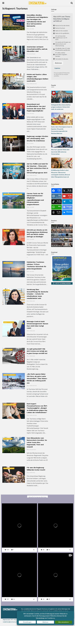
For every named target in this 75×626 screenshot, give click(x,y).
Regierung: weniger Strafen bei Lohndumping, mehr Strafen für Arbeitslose (37, 138)
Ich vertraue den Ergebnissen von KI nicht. (61, 37)
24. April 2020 (31, 301)
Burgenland (8, 262)
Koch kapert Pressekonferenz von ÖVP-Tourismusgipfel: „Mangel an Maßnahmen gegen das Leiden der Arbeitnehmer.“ (37, 408)
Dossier (6, 16)
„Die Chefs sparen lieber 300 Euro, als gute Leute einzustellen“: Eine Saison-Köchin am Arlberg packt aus (37, 378)
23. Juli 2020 (31, 239)
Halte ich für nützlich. (61, 31)
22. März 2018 (31, 472)
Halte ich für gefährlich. (62, 33)
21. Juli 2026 (31, 28)
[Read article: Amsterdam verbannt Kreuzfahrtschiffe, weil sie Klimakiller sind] (13, 54)
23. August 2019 (32, 449)
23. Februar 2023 (32, 83)
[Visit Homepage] (37, 3)
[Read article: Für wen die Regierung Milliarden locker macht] (13, 475)
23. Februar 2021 (32, 175)
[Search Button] (72, 3)
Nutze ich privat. (60, 28)
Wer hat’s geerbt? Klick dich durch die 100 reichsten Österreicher (60, 152)
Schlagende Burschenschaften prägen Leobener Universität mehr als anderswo (61, 107)
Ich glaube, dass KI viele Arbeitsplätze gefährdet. (62, 49)
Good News (8, 47)
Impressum (6, 619)
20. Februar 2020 (32, 415)
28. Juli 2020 (31, 207)
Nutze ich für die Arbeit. (62, 25)
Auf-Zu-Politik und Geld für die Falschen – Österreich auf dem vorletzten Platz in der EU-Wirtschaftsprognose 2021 (37, 168)
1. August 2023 (31, 54)
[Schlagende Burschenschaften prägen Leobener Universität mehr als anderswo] (62, 96)
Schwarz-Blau (9, 468)
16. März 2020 (31, 356)
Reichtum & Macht (10, 137)
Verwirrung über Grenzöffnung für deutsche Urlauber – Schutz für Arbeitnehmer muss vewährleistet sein (37, 294)
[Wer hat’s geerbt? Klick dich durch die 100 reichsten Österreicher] (62, 142)
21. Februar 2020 (32, 385)
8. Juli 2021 (30, 143)
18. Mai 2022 (31, 113)
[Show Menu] (3, 3)
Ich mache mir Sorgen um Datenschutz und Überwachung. (63, 43)
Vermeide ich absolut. (61, 59)
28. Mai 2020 (31, 271)
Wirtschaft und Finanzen (13, 164)
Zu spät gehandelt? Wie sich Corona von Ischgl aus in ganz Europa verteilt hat (37, 351)
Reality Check (8, 322)
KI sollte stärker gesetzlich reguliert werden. (61, 54)
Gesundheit (8, 349)
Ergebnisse (57, 68)
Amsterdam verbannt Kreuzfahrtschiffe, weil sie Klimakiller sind (37, 49)
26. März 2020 (31, 330)
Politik (6, 105)
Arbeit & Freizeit (9, 75)
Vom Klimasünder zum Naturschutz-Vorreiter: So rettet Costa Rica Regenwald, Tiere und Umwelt (37, 442)
